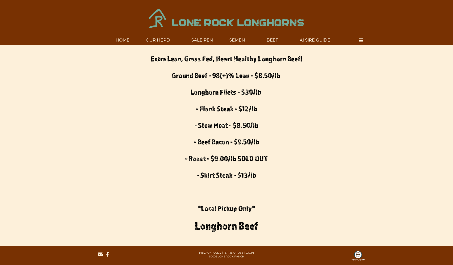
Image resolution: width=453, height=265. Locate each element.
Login (249, 252)
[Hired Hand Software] (358, 258)
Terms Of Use (233, 252)
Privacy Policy (210, 252)
